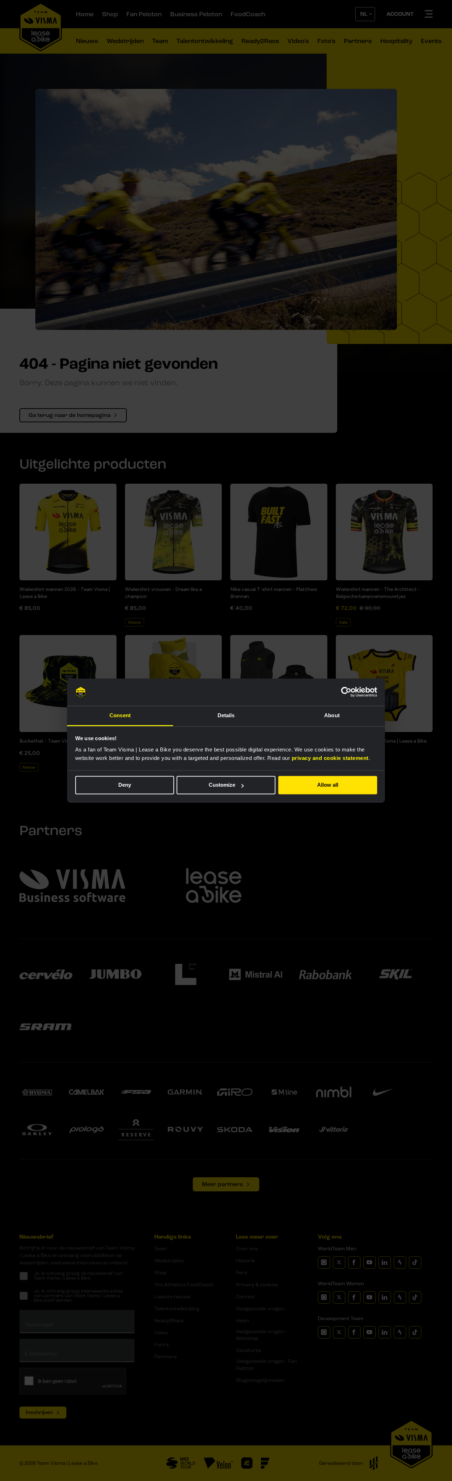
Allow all (327, 785)
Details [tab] (226, 715)
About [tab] (332, 715)
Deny (124, 785)
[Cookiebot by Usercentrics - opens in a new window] (346, 692)
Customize (222, 785)
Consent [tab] (120, 715)
